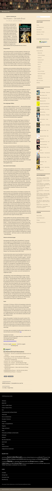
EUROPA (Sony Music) (27, 459)
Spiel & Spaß (4, 441)
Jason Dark (17, 461)
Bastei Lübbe (11, 457)
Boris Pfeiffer (24, 457)
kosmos (36, 461)
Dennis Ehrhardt (31, 457)
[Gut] (8, 345)
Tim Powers (11, 376)
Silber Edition (43, 463)
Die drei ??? (41, 457)
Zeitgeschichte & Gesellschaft (8, 448)
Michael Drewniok (18, 20)
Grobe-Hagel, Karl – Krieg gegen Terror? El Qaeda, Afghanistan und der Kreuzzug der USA (43, 184)
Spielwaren (40, 75)
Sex (39, 463)
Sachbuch (4, 437)
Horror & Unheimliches (11, 16)
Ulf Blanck (21, 464)
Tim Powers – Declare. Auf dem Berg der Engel (15, 356)
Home (38, 25)
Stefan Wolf (48, 463)
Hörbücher (40, 62)
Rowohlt (31, 463)
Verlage (38, 220)
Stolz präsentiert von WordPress (15, 489)
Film (3, 409)
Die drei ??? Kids (47, 457)
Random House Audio (25, 463)
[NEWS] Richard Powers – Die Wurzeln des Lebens (16, 370)
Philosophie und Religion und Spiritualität (10, 432)
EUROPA (20, 459)
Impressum (44, 11)
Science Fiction (35, 463)
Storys (3, 444)
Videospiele (40, 78)
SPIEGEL (38, 82)
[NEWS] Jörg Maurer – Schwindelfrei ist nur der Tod (12, 382)
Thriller (3, 464)
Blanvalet (19, 457)
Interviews (4, 421)
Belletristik (40, 53)
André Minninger (4, 457)
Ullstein (24, 464)
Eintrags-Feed (4, 474)
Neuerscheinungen (41, 73)
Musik (3, 430)
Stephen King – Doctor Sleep (42, 204)
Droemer (4, 459)
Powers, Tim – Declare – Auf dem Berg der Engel (16, 362)
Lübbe (41, 461)
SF (40, 463)
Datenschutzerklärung (41, 222)
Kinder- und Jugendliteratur (7, 423)
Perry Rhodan (15, 463)
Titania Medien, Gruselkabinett (11, 464)
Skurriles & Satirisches (6, 439)
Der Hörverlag (36, 457)
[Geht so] (7, 345)
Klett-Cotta (27, 461)
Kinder (39, 69)
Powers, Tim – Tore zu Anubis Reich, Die (14, 361)
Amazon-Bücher (40, 50)
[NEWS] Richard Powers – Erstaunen (13, 371)
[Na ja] (5, 345)
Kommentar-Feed (5, 477)
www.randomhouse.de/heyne (9, 341)
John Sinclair (22, 461)
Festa (36, 459)
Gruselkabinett (4, 461)
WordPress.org (5, 479)
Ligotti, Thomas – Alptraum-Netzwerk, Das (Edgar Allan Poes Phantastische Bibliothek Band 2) (43, 194)
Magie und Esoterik (5, 428)
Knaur (32, 461)
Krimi (39, 461)
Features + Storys (40, 34)
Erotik (17, 459)
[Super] (9, 345)
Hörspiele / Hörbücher (6, 419)
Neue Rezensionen (40, 27)
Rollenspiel (4, 435)
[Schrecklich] (4, 345)
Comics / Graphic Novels (7, 405)
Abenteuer (4, 400)
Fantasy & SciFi (41, 59)
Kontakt (49, 11)
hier (20, 331)
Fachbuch (40, 57)
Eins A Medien (12, 459)
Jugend (39, 66)
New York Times (40, 80)
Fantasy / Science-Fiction (7, 407)
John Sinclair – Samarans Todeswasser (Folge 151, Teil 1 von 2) (43, 178)
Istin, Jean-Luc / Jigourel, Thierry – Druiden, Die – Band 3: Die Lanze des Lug (43, 201)
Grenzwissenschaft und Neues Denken (9, 412)
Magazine (4, 425)
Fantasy (33, 459)
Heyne (6, 376)
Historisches (4, 414)
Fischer (40, 459)
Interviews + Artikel (40, 31)
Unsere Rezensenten (41, 217)
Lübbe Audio (5, 463)
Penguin (10, 463)
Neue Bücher (39, 29)
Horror (39, 64)
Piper (20, 463)
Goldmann (45, 459)
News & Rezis (39, 215)
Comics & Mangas (41, 55)
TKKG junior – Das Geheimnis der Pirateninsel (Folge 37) (43, 207)
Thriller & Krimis (5, 446)
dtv (7, 459)
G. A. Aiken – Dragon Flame (7, 387)
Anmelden (4, 472)
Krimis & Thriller (41, 71)
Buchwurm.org (5, 11)
